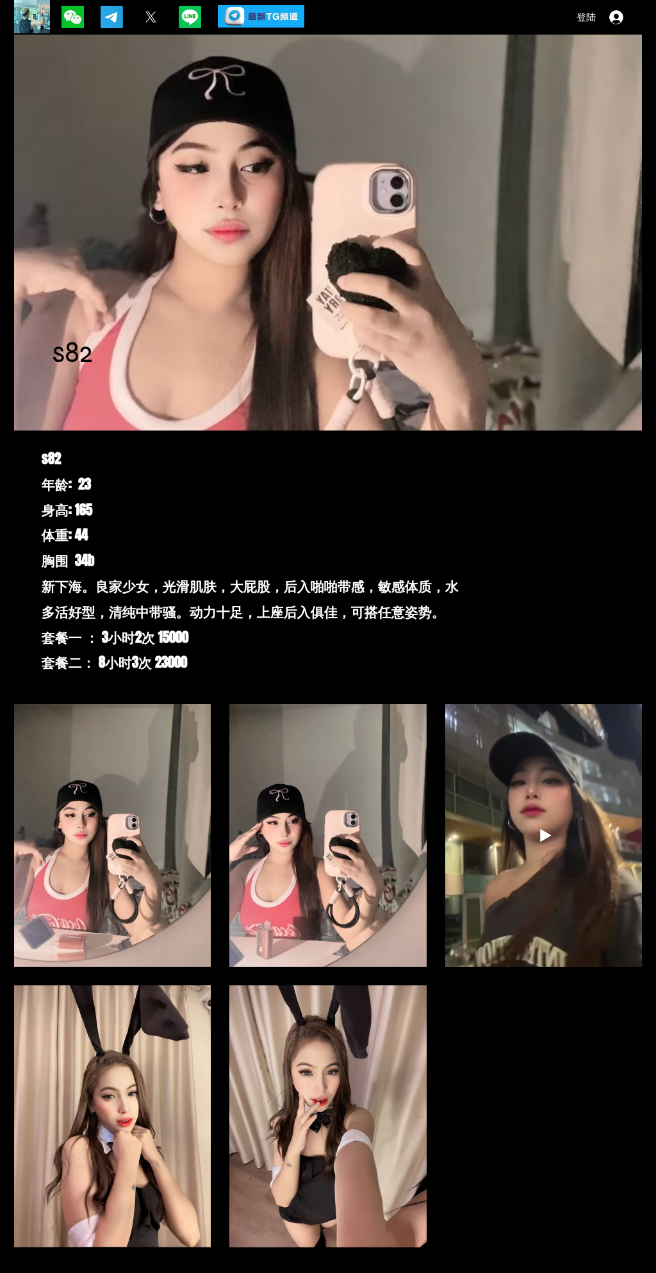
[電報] (112, 17)
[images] (73, 17)
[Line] (190, 17)
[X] (151, 17)
